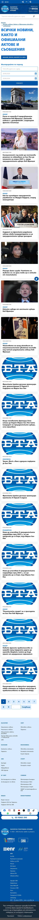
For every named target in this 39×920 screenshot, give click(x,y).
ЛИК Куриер (4, 770)
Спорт (23, 759)
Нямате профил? (33, 11)
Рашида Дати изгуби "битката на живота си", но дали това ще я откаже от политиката (19, 272)
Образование (5, 768)
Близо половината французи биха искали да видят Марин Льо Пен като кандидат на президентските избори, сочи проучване (19, 424)
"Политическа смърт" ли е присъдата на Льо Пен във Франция (19, 611)
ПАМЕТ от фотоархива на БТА (29, 789)
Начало (3, 22)
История (13, 866)
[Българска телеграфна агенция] (5, 831)
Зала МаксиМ (14, 885)
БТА (11, 853)
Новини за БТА (14, 861)
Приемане (10, 916)
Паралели (23, 729)
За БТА (12, 856)
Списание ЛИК (14, 888)
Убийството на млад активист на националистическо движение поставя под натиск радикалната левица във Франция (19, 348)
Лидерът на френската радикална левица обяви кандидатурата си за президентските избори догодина (18, 234)
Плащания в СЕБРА (15, 895)
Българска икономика (27, 751)
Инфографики (26, 796)
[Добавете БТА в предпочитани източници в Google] (30, 813)
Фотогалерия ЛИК (26, 784)
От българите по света (8, 779)
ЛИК (2, 759)
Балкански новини (6, 749)
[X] (24, 810)
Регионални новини (7, 729)
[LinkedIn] (29, 810)
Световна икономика (27, 749)
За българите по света (8, 782)
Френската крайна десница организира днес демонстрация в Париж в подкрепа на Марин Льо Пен (19, 386)
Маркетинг (13, 883)
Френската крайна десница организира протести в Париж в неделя (19, 497)
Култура (3, 763)
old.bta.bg (13, 897)
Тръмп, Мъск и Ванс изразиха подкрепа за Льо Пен (19, 461)
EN (26, 2)
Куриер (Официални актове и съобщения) (9, 736)
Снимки (23, 775)
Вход (35, 8)
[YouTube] (19, 810)
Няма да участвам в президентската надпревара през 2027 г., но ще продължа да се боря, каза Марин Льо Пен (19, 534)
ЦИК (2, 740)
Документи (13, 868)
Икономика (25, 745)
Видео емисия (5, 800)
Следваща (26, 707)
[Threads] (14, 810)
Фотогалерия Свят (26, 782)
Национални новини (7, 727)
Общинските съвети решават (7, 732)
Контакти (13, 893)
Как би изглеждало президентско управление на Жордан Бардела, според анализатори (19, 197)
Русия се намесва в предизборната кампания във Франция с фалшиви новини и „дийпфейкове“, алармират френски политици (18, 118)
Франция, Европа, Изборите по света (14, 57)
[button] (23, 2)
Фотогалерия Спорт (27, 787)
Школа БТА (13, 873)
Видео (3, 796)
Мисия (12, 863)
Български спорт (26, 765)
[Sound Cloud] (19, 813)
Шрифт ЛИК (14, 880)
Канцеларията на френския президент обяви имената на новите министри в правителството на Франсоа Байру (19, 688)
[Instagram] (10, 810)
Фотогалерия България (28, 779)
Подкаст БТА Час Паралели (9, 802)
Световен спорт (26, 763)
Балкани (4, 745)
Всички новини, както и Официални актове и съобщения (18, 25)
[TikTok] (34, 810)
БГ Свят (3, 775)
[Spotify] (8, 813)
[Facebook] (5, 810)
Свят (22, 723)
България (4, 723)
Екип (11, 890)
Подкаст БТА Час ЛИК (7, 804)
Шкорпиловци (14, 876)
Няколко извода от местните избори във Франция (19, 309)
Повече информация (25, 916)
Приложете (19, 83)
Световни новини (26, 727)
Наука (3, 765)
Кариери (12, 871)
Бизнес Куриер (25, 754)
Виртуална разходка (16, 859)
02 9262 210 (21, 817)
